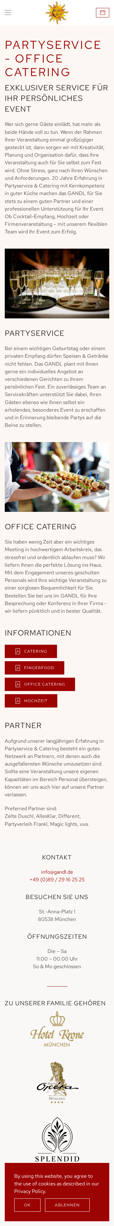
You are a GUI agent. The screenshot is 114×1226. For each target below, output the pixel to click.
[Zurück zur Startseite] (57, 12)
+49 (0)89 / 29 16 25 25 (57, 879)
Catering (35, 651)
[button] (8, 12)
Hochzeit (36, 700)
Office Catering (44, 684)
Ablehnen (67, 1205)
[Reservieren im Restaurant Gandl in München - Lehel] (102, 12)
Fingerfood (39, 667)
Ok (27, 1205)
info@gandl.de (57, 872)
